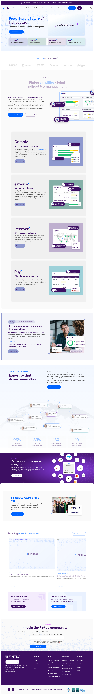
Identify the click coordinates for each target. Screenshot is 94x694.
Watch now (12, 351)
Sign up (37, 646)
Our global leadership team (81, 664)
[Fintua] (8, 8)
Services (36, 8)
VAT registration (52, 665)
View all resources (78, 532)
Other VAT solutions (54, 676)
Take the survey (68, 2)
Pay (35, 668)
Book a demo (29, 114)
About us (60, 8)
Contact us (72, 8)
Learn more (19, 161)
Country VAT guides (68, 660)
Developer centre (67, 674)
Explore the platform (15, 114)
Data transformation (54, 667)
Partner (53, 8)
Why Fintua (80, 660)
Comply (36, 660)
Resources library (67, 666)
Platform (28, 8)
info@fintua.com (10, 671)
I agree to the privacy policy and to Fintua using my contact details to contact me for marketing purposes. (48, 641)
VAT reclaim (51, 670)
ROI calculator (66, 671)
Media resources (67, 668)
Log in (79, 8)
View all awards (17, 514)
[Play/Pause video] (83, 33)
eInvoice (36, 663)
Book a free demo (57, 606)
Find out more (15, 31)
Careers (79, 667)
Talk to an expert (53, 387)
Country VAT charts (68, 663)
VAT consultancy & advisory (53, 661)
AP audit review (52, 673)
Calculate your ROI (18, 606)
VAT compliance (39, 149)
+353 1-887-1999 (10, 670)
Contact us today (11, 662)
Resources (44, 8)
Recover (36, 666)
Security (79, 670)
